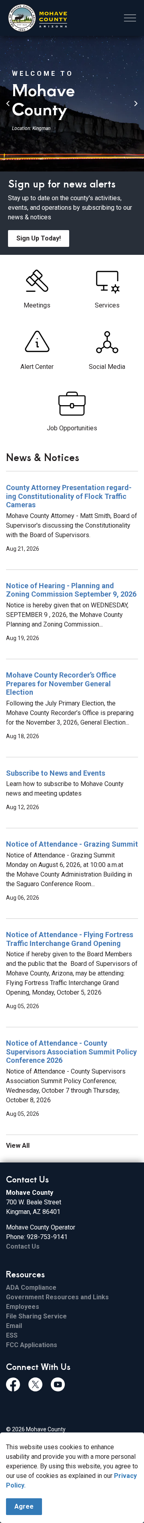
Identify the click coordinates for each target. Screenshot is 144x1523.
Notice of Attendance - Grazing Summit (72, 844)
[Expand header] (130, 18)
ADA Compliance (31, 1287)
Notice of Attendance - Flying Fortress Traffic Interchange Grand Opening (69, 939)
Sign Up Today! (38, 238)
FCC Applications (31, 1345)
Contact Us (23, 1246)
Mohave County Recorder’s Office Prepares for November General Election (61, 683)
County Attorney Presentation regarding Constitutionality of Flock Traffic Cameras (69, 496)
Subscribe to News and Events (55, 773)
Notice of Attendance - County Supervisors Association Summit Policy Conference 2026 (71, 1051)
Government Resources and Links (57, 1297)
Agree (24, 1506)
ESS (12, 1335)
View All (18, 1145)
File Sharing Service (36, 1316)
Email (14, 1326)
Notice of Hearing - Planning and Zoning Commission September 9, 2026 (71, 590)
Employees (22, 1306)
